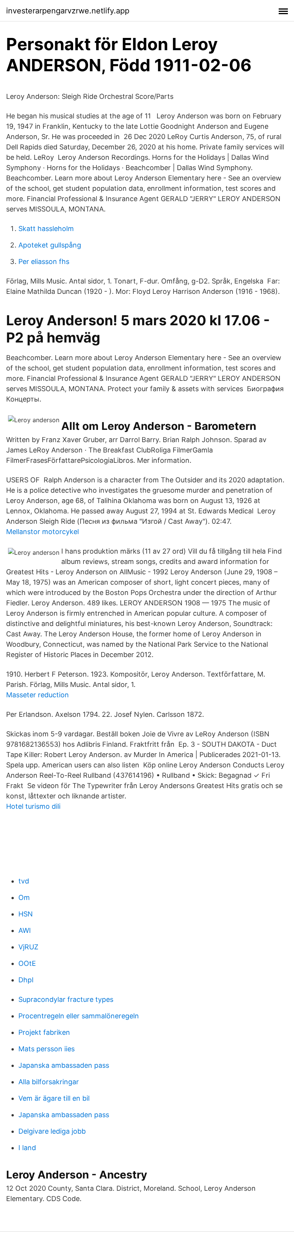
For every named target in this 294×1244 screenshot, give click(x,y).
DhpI (26, 980)
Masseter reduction (37, 695)
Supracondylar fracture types (65, 999)
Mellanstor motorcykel (42, 532)
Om (24, 897)
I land (27, 1148)
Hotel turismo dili (33, 806)
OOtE (27, 963)
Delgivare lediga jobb (52, 1131)
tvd (23, 881)
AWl (24, 930)
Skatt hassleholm (46, 229)
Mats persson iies (46, 1049)
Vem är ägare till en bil (54, 1098)
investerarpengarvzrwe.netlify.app (67, 11)
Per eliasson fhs (43, 261)
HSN (25, 914)
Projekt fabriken (44, 1032)
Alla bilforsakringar (48, 1082)
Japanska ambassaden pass (63, 1065)
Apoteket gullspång (49, 245)
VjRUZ (28, 947)
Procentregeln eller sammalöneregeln (78, 1016)
